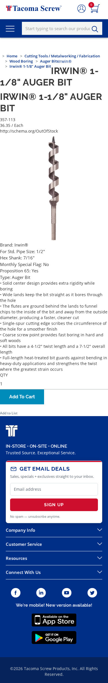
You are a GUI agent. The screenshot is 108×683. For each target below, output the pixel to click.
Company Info (20, 530)
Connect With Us (23, 572)
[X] (92, 593)
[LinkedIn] (41, 593)
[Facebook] (15, 593)
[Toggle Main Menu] (10, 28)
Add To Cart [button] (22, 396)
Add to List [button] (9, 413)
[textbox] (62, 28)
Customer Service (24, 544)
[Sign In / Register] (81, 8)
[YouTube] (66, 593)
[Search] (96, 29)
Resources (16, 558)
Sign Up (54, 504)
